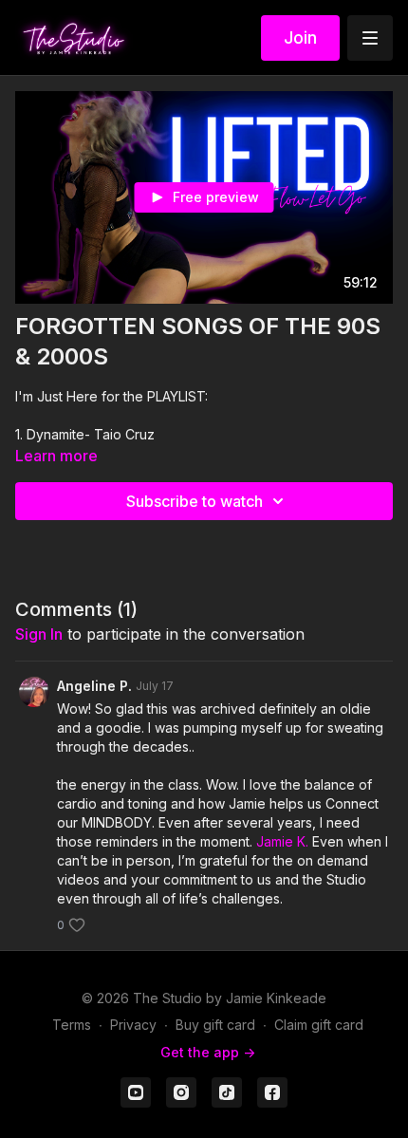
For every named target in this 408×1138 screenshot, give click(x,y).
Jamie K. (282, 841)
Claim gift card (318, 1025)
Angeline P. (94, 686)
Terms (71, 1025)
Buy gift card (215, 1025)
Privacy (133, 1025)
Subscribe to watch (194, 501)
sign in (39, 634)
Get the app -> (207, 1052)
